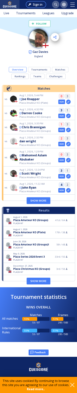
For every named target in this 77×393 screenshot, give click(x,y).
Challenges (55, 76)
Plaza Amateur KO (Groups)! (31, 244)
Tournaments (26, 13)
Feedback (40, 352)
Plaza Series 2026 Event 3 (29, 256)
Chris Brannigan (34, 127)
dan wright (27, 141)
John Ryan (29, 187)
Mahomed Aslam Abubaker (33, 157)
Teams (37, 76)
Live (6, 13)
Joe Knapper (31, 99)
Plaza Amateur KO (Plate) (29, 232)
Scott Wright (31, 173)
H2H (61, 101)
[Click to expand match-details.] (68, 102)
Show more (38, 200)
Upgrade (67, 13)
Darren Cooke (32, 113)
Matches (60, 69)
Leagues (48, 13)
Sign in (37, 4)
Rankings (20, 76)
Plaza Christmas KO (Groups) (31, 269)
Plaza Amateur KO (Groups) (30, 220)
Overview (17, 69)
